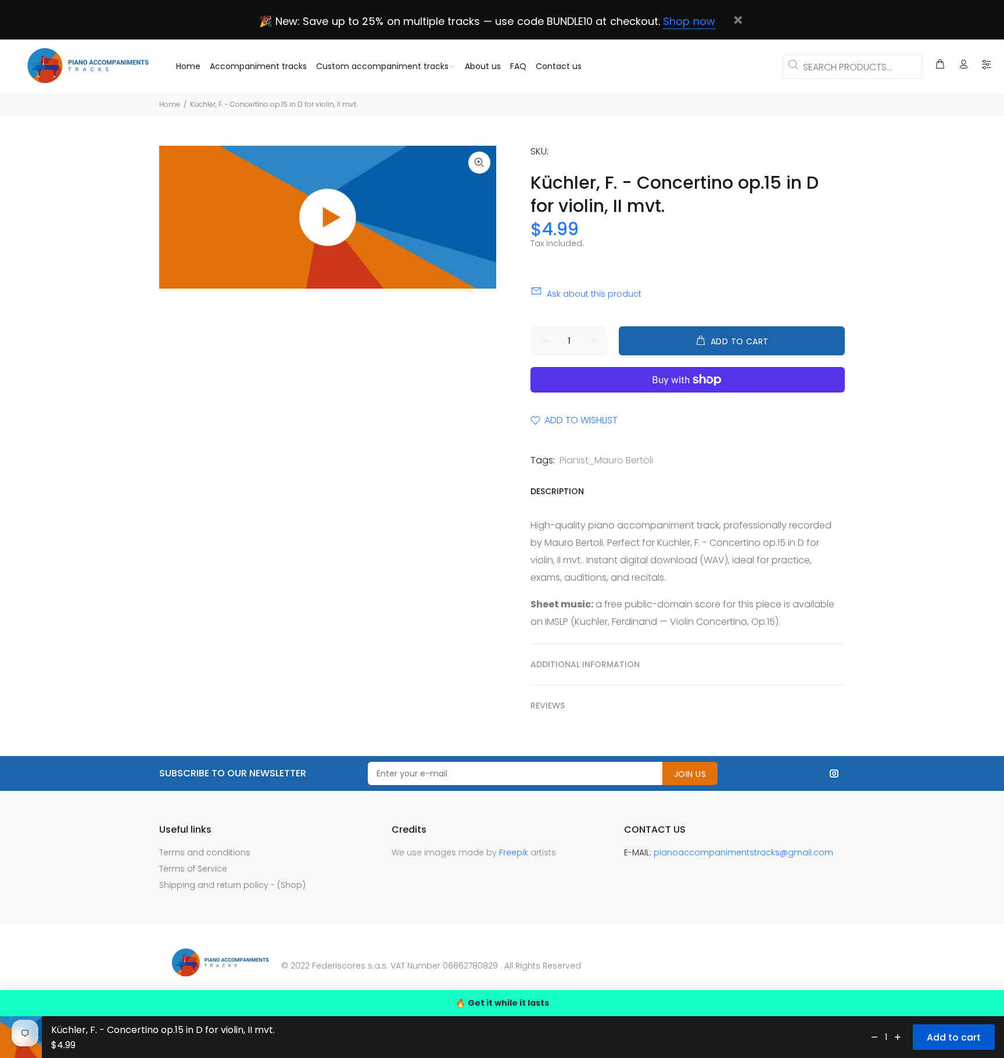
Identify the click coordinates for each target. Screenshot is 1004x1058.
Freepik (514, 852)
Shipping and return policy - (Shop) (232, 885)
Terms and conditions (204, 852)
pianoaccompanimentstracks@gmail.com (743, 852)
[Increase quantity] (897, 1037)
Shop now (689, 21)
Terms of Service (193, 869)
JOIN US (690, 774)
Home (169, 104)
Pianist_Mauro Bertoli (606, 460)
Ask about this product (594, 294)
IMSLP (556, 621)
